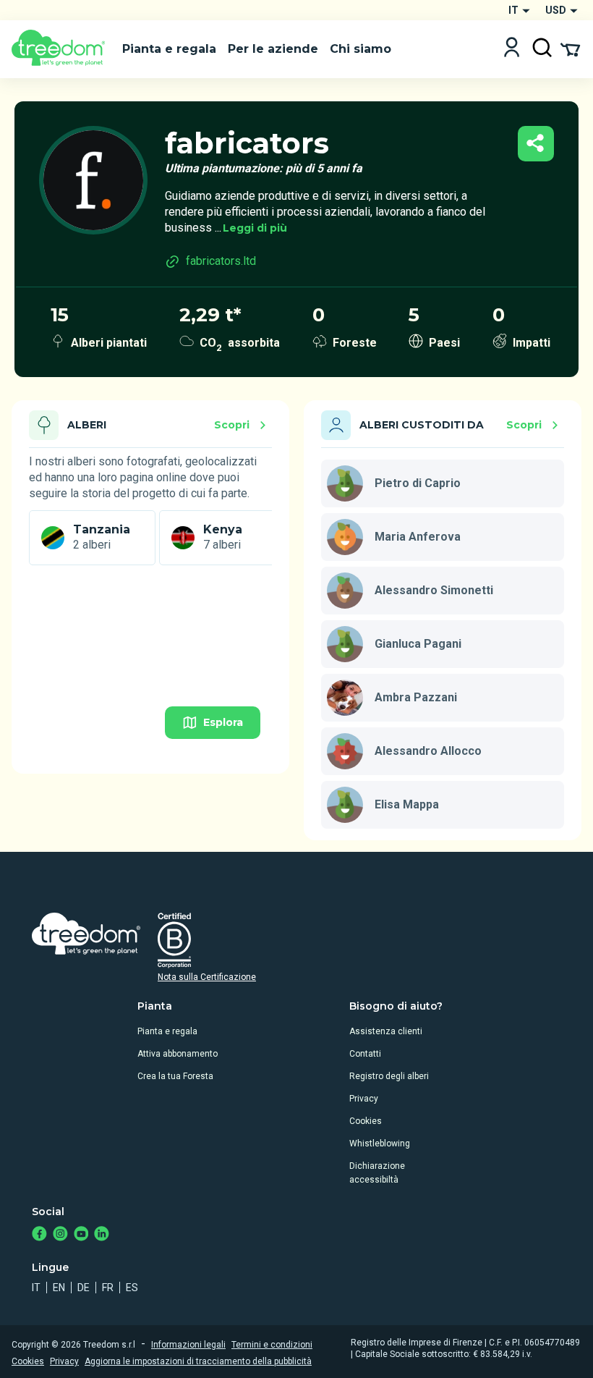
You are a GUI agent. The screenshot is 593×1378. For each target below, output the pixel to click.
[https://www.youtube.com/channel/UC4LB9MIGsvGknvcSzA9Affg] (81, 1235)
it (36, 1287)
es (132, 1287)
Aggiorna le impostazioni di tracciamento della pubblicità (198, 1361)
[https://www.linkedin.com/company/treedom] (101, 1235)
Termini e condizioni (271, 1345)
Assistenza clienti (385, 1031)
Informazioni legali (188, 1345)
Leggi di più (255, 227)
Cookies (365, 1121)
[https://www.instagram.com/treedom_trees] (60, 1235)
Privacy (363, 1099)
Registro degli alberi (389, 1076)
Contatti (365, 1054)
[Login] (511, 49)
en (59, 1287)
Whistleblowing (379, 1143)
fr (108, 1287)
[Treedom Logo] (61, 49)
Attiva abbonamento (177, 1054)
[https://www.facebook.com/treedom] (39, 1235)
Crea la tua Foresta (175, 1076)
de (83, 1287)
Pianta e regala (167, 1031)
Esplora (223, 722)
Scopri (231, 424)
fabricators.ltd (221, 261)
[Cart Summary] (570, 48)
